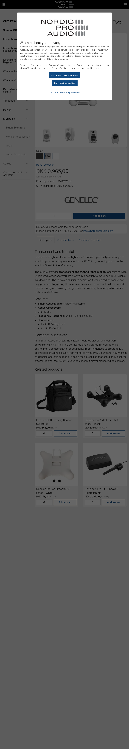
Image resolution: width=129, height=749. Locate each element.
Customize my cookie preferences (64, 92)
